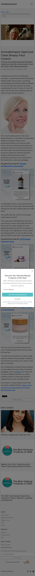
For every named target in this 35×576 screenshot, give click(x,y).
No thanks (17, 299)
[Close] (32, 271)
